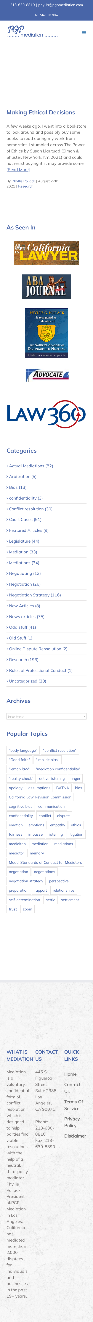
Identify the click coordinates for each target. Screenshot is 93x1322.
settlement (70, 899)
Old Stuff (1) (20, 638)
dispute (63, 815)
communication (51, 806)
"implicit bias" (47, 759)
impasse (35, 834)
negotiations (44, 871)
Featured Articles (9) (29, 530)
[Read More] (18, 169)
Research (26, 186)
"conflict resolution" (60, 750)
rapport (40, 890)
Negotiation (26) (25, 584)
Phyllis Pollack (23, 181)
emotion (16, 825)
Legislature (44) (24, 541)
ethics (76, 825)
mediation (40, 843)
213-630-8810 (22, 5)
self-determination (24, 899)
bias (78, 787)
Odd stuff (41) (22, 627)
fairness (15, 834)
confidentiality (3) (26, 498)
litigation (76, 834)
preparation (19, 890)
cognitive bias (20, 806)
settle (50, 899)
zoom (27, 909)
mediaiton (17, 843)
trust (13, 909)
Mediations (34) (24, 562)
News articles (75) (27, 616)
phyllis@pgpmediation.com (60, 5)
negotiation (18, 871)
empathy (57, 825)
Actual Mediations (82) (31, 465)
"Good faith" (19, 759)
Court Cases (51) (25, 519)
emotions (36, 825)
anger (75, 778)
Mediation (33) (23, 551)
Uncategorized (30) (27, 681)
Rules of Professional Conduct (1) (41, 670)
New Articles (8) (24, 605)
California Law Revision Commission (40, 797)
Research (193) (23, 659)
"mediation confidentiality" (57, 769)
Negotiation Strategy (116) (35, 595)
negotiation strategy (26, 881)
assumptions (39, 787)
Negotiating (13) (25, 573)
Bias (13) (18, 487)
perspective (59, 881)
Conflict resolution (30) (31, 508)
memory (37, 853)
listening (55, 834)
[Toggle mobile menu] (84, 32)
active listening (52, 778)
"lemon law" (19, 769)
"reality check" (21, 778)
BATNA (62, 787)
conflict (45, 815)
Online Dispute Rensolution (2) (38, 648)
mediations (63, 843)
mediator (16, 853)
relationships (64, 890)
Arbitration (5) (23, 476)
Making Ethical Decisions (40, 112)
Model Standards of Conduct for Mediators (45, 862)
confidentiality (21, 815)
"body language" (23, 750)
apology (15, 787)
